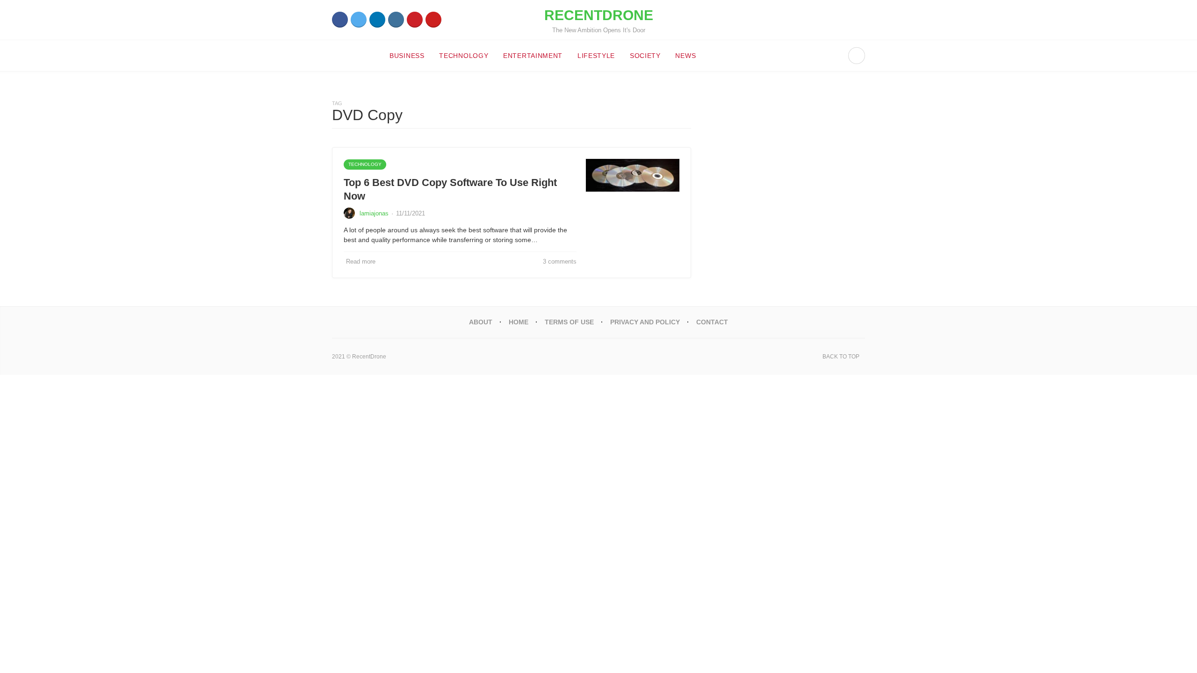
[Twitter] (359, 20)
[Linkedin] (377, 20)
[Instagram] (396, 20)
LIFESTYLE (596, 55)
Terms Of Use (569, 322)
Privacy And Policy (645, 322)
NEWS (685, 55)
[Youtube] (433, 20)
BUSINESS (407, 55)
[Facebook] (340, 20)
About (480, 322)
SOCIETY (645, 55)
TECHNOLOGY (463, 55)
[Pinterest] (415, 20)
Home (518, 322)
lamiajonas (374, 213)
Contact (712, 322)
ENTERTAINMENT (532, 55)
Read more (360, 261)
